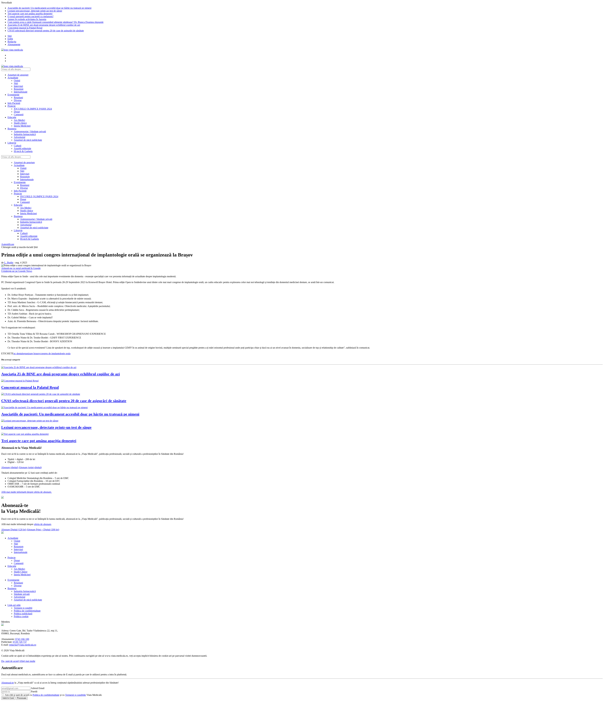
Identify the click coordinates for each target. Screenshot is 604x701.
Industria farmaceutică (25, 134)
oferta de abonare (42, 524)
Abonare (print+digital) (30, 467)
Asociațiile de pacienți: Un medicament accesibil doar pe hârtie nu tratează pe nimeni (49, 8)
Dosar (17, 111)
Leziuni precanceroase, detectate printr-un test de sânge (35, 10)
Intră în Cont (8, 698)
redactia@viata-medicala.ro (22, 644)
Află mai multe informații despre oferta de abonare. (26, 491)
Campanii (18, 114)
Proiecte (12, 106)
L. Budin (8, 262)
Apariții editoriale (22, 148)
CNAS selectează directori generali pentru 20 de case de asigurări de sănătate (46, 30)
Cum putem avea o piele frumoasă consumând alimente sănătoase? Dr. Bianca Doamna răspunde (55, 22)
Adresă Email (37, 688)
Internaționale (20, 91)
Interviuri (18, 86)
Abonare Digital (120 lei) (13, 529)
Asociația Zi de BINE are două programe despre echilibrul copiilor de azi (44, 25)
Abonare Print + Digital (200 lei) (43, 529)
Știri (10, 36)
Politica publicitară (23, 613)
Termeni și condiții (23, 607)
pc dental (18, 353)
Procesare (21, 698)
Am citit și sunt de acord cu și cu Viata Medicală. (53, 694)
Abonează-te (7, 682)
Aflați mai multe (27, 661)
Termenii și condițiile (75, 694)
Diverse (18, 100)
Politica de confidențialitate (27, 610)
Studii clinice (20, 123)
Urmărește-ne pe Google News (16, 271)
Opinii (17, 80)
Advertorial (19, 137)
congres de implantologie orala (55, 353)
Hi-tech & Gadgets (23, 151)
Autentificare (7, 244)
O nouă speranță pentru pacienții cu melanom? (30, 16)
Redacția (12, 41)
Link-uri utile (14, 605)
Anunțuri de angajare (18, 74)
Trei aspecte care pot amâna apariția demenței (30, 13)
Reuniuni (18, 97)
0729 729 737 (20, 641)
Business (12, 128)
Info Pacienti (14, 103)
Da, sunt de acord (10, 661)
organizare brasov (31, 353)
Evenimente (13, 94)
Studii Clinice (20, 571)
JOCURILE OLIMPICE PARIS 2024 (33, 108)
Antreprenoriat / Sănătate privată (30, 131)
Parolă (34, 691)
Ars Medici (19, 120)
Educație (12, 117)
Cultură (17, 145)
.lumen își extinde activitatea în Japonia (27, 19)
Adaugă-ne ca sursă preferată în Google (21, 268)
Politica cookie (21, 616)
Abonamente (14, 44)
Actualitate (13, 77)
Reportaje (18, 89)
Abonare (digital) (9, 467)
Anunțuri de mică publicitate (28, 140)
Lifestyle (12, 142)
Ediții (10, 38)
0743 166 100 (22, 639)
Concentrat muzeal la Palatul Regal (25, 27)
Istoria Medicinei (22, 125)
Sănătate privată (22, 594)
